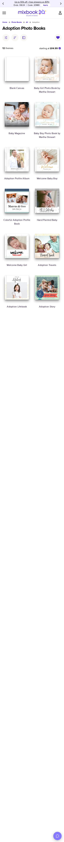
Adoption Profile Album (17, 178)
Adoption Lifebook (17, 306)
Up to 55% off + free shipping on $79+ (32, 2)
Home (4, 22)
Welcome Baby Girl (17, 265)
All (27, 22)
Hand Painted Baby (47, 220)
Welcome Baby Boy (47, 178)
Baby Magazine (17, 133)
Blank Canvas (17, 88)
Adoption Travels (47, 265)
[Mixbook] (32, 13)
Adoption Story (47, 306)
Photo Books (16, 22)
